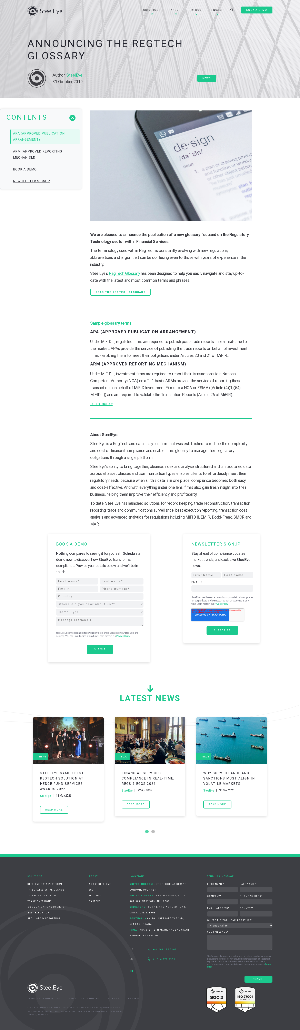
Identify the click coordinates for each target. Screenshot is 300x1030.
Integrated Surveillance (46, 890)
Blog (124, 756)
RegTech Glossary (124, 273)
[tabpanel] (68, 769)
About (176, 10)
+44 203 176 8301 (165, 949)
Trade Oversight (40, 901)
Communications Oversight (48, 907)
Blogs (196, 10)
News (206, 78)
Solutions (151, 10)
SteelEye (74, 75)
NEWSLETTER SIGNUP (31, 181)
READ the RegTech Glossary (121, 292)
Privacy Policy (123, 636)
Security (95, 895)
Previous (24, 769)
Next (275, 769)
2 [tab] (153, 832)
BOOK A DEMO (25, 169)
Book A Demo (256, 10)
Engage (217, 10)
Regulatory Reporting (44, 918)
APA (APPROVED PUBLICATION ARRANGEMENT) (39, 136)
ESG (91, 890)
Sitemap (113, 999)
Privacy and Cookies (84, 999)
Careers (94, 901)
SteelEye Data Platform (45, 884)
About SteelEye (100, 884)
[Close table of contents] (72, 118)
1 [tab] (147, 832)
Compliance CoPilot (43, 895)
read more (54, 809)
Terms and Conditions (44, 999)
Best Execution (39, 913)
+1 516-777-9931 (164, 959)
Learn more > (101, 403)
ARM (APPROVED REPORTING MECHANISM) (37, 154)
